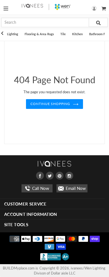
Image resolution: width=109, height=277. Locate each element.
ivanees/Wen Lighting (88, 268)
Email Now (75, 188)
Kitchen (77, 34)
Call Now (40, 188)
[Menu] (6, 7)
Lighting (12, 34)
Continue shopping (50, 104)
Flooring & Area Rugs (39, 34)
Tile (63, 34)
